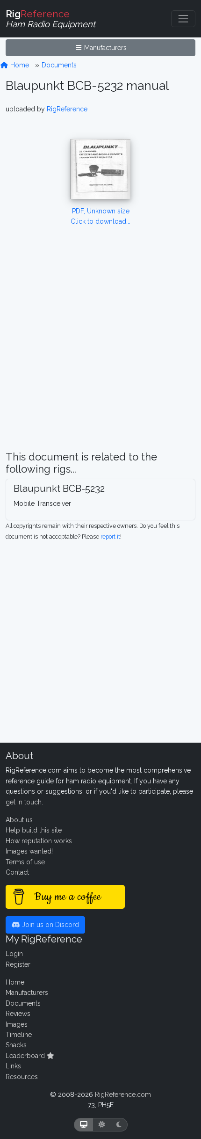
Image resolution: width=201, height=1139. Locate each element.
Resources (22, 1077)
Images (17, 1024)
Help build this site (34, 830)
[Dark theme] (119, 1124)
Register (18, 964)
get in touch (24, 802)
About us (19, 820)
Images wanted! (29, 851)
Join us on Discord (49, 924)
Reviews (18, 1013)
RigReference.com (123, 1094)
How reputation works (39, 841)
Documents (59, 65)
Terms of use (25, 862)
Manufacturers (104, 47)
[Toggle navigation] (183, 18)
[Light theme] (102, 1124)
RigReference (67, 109)
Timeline (19, 1034)
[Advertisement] (100, 350)
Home (18, 65)
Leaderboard (26, 1055)
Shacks (16, 1045)
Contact (17, 872)
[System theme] (83, 1124)
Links (13, 1066)
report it (110, 536)
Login (14, 953)
